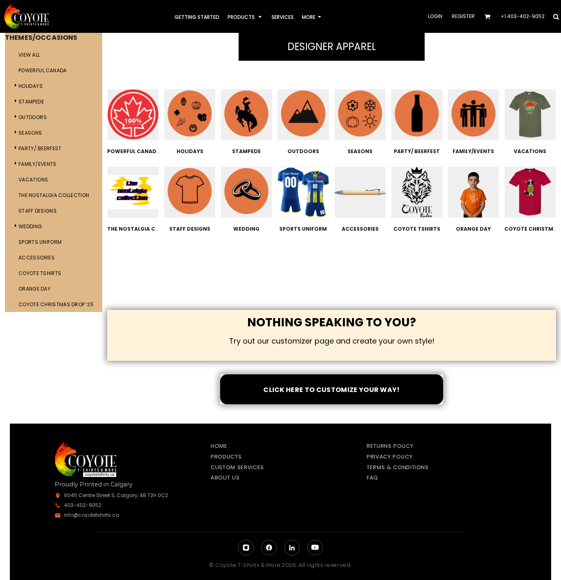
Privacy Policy (389, 457)
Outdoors (32, 117)
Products (226, 457)
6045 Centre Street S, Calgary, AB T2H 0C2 (116, 495)
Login (435, 16)
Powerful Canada (42, 70)
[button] (245, 16)
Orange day (34, 288)
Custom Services (237, 467)
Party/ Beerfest (40, 148)
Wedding (30, 226)
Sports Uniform (40, 241)
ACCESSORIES (36, 257)
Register (463, 16)
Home (219, 446)
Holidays (30, 86)
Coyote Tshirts (39, 273)
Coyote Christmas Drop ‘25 (56, 304)
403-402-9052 (82, 505)
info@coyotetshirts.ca (91, 514)
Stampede (31, 101)
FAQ (372, 477)
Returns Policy (390, 446)
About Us (225, 477)
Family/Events (37, 163)
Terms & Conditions (398, 467)
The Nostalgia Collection (53, 195)
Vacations (33, 179)
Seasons (30, 132)
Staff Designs (37, 210)
